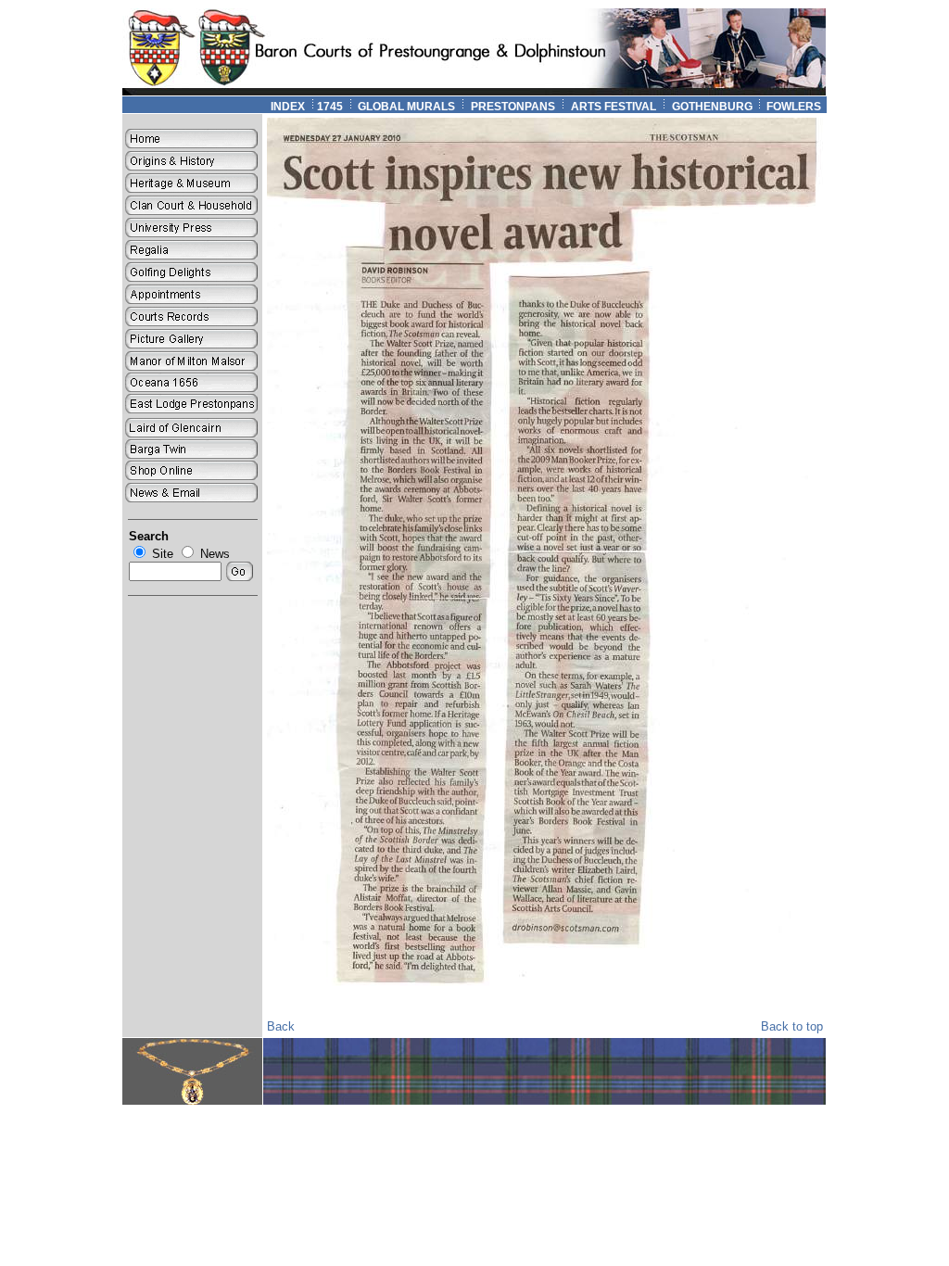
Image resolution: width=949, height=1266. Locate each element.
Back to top (792, 1026)
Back (281, 1026)
